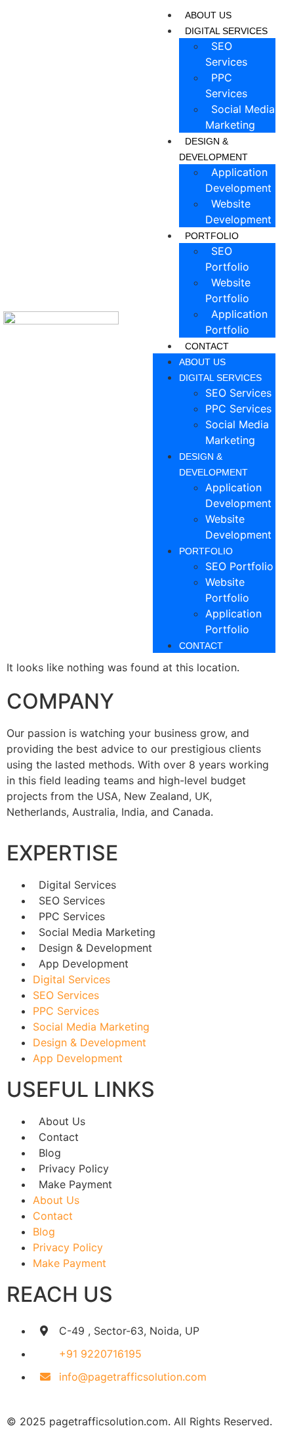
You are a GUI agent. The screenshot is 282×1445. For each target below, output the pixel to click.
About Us (208, 15)
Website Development (238, 211)
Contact (207, 346)
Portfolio (206, 551)
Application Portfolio (236, 321)
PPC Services (226, 85)
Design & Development (213, 149)
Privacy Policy (74, 1168)
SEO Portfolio (227, 258)
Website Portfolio (228, 290)
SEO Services (226, 53)
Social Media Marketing (240, 116)
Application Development (238, 180)
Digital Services (220, 377)
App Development (84, 963)
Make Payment (75, 1184)
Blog (50, 1152)
